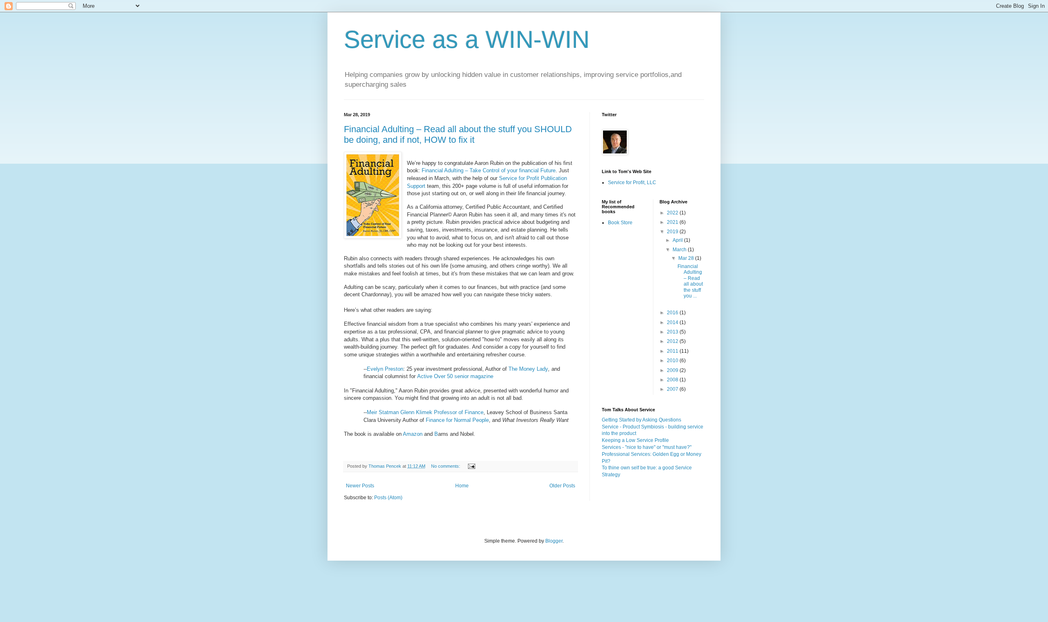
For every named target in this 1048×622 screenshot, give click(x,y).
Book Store (620, 222)
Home (462, 486)
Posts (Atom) (388, 497)
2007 (673, 389)
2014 (673, 322)
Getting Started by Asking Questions (641, 420)
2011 (673, 351)
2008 (673, 380)
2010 (673, 360)
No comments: (446, 466)
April (678, 240)
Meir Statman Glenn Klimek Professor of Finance (425, 412)
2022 (673, 213)
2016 (673, 313)
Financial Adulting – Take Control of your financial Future (489, 170)
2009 (673, 370)
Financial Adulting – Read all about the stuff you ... (690, 281)
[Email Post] (471, 466)
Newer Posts (360, 486)
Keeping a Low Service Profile (635, 440)
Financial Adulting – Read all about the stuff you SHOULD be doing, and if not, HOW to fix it (458, 134)
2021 (673, 222)
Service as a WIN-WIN (467, 39)
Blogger (553, 541)
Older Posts (562, 486)
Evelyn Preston (385, 369)
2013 (673, 332)
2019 (673, 231)
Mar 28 (686, 258)
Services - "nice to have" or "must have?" (646, 447)
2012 (673, 341)
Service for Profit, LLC (632, 182)
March (680, 249)
